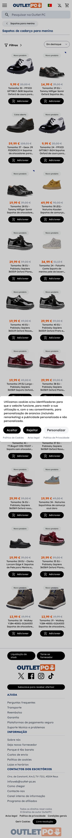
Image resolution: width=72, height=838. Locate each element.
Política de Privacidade (56, 438)
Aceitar (12, 430)
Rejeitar (32, 430)
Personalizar (56, 430)
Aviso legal (34, 438)
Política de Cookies (13, 438)
